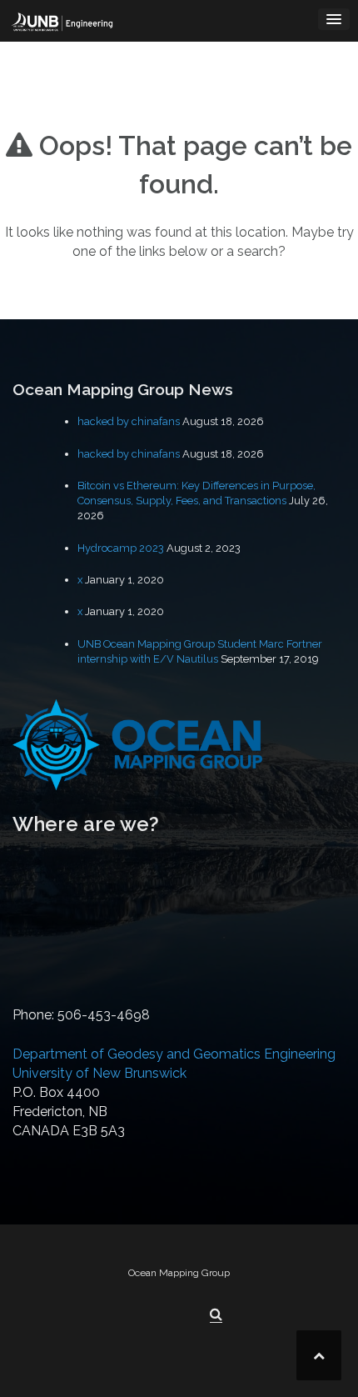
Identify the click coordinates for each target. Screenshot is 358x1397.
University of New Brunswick (99, 1073)
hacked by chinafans (128, 421)
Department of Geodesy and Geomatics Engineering (174, 1054)
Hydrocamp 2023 (120, 548)
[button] (216, 1314)
